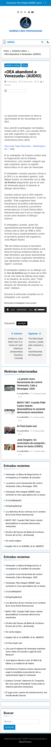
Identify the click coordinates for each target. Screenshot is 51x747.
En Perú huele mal (27, 426)
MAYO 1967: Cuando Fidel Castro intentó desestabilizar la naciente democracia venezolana (24, 523)
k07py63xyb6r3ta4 (14, 506)
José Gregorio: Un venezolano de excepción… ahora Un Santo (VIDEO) (31, 443)
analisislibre (12, 81)
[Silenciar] (35, 309)
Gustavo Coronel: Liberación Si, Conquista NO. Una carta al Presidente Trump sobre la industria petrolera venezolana (25, 683)
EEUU (24, 65)
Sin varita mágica (13, 541)
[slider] (41, 309)
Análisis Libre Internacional (25, 30)
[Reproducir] (8, 309)
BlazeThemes (25, 742)
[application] (25, 309)
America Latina (12, 65)
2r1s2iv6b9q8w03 (33, 3)
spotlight (22, 323)
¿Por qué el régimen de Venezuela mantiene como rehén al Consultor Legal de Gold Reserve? (25, 651)
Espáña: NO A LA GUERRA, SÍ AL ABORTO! (25, 546)
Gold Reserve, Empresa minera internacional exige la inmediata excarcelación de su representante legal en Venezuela (26, 672)
